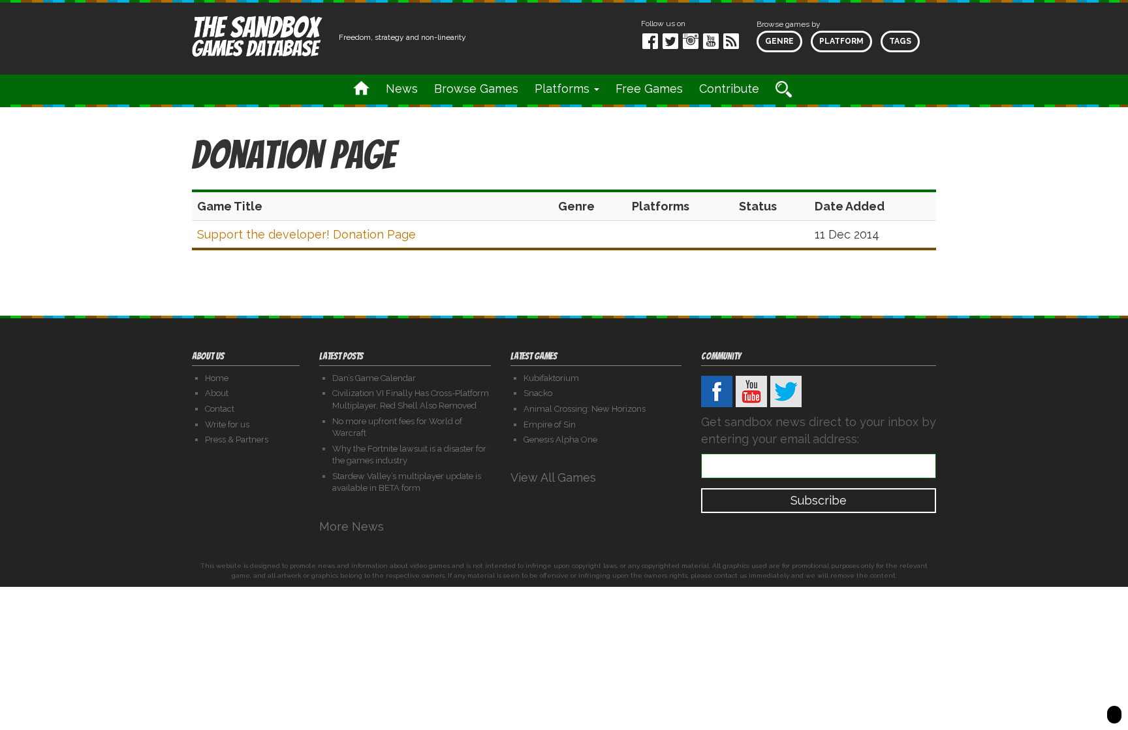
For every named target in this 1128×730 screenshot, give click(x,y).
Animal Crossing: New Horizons (585, 409)
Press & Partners (236, 439)
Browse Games (476, 88)
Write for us (227, 424)
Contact (219, 409)
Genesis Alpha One (560, 439)
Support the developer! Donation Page (306, 234)
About (216, 393)
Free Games (649, 88)
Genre (779, 41)
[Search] (784, 89)
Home (216, 378)
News (402, 88)
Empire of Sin (550, 424)
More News (353, 526)
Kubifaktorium (551, 378)
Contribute (729, 88)
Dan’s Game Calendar (374, 378)
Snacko (538, 393)
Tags (900, 41)
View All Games (554, 477)
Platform (841, 41)
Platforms (564, 88)
